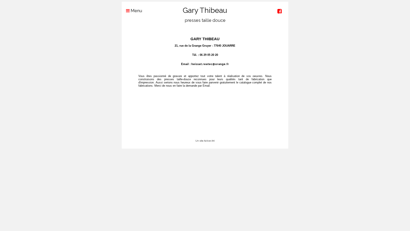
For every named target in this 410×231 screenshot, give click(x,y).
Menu (136, 10)
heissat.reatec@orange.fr (210, 64)
